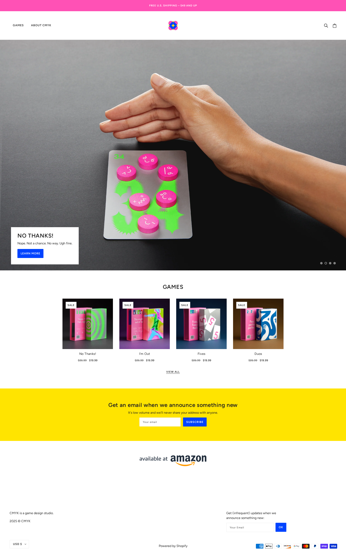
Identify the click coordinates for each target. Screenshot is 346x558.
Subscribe (194, 422)
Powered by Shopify (173, 546)
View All (173, 371)
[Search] (326, 25)
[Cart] (335, 25)
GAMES (173, 286)
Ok (281, 527)
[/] (173, 24)
